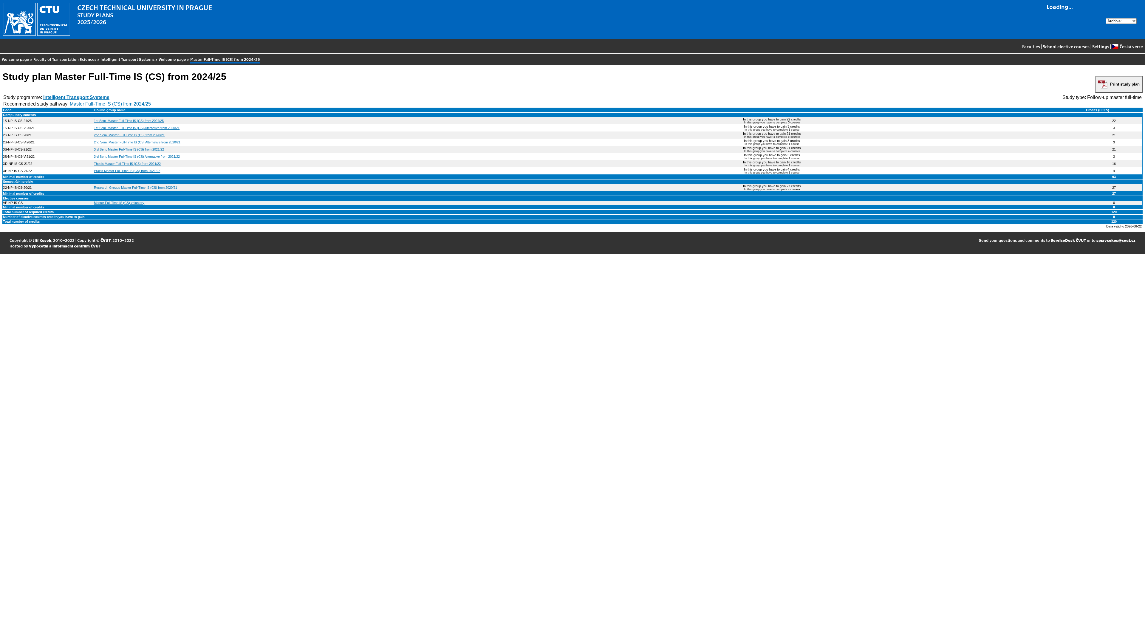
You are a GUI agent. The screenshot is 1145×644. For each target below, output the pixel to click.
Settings (1100, 46)
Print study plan (1125, 84)
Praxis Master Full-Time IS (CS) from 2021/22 (127, 171)
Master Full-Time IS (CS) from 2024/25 (110, 103)
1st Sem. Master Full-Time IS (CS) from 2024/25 (129, 121)
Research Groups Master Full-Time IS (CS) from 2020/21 (135, 187)
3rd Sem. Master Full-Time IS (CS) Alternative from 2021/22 (137, 156)
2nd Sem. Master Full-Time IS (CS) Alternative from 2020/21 (137, 142)
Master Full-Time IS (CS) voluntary (119, 203)
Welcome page (15, 59)
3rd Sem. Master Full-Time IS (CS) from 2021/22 (129, 149)
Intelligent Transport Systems (127, 59)
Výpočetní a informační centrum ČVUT (65, 246)
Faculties (1031, 46)
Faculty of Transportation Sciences (64, 59)
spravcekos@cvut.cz (1115, 240)
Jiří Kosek (42, 240)
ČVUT (105, 240)
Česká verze (1131, 46)
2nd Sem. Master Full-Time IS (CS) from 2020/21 (129, 135)
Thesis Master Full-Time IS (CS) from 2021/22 (127, 163)
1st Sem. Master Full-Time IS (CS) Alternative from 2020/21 (137, 128)
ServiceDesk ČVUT (1068, 240)
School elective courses (1066, 46)
